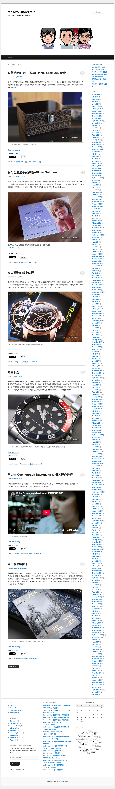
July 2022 (95, 211)
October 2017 (96, 347)
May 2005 (95, 668)
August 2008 (96, 608)
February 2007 (96, 651)
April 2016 (95, 390)
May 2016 (95, 387)
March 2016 (96, 392)
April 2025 (95, 132)
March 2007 (96, 649)
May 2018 (95, 330)
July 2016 (95, 382)
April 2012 (95, 504)
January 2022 (96, 225)
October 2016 (96, 375)
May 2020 (95, 273)
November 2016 (97, 373)
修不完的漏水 (58, 770)
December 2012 (97, 485)
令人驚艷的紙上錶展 (21, 273)
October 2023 (96, 175)
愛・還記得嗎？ (59, 765)
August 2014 (96, 437)
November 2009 (97, 573)
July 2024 (95, 154)
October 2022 (96, 204)
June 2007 (95, 642)
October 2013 (96, 461)
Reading (16, 659)
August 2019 (96, 294)
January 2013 (96, 482)
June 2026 (95, 99)
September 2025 (97, 121)
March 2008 (96, 620)
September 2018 (97, 320)
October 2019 (96, 290)
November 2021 (97, 230)
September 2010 (97, 549)
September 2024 (97, 149)
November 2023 (97, 173)
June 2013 (95, 470)
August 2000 (96, 692)
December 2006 (97, 656)
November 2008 (97, 601)
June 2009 (95, 585)
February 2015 (96, 423)
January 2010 (96, 568)
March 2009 (96, 592)
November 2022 (97, 201)
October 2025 (96, 118)
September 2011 (97, 520)
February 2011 (96, 537)
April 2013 (95, 475)
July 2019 (95, 297)
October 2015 (96, 404)
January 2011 (96, 540)
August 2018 (96, 323)
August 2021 (96, 237)
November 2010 (97, 544)
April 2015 (95, 418)
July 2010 (95, 554)
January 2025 (96, 140)
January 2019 (96, 311)
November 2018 (97, 316)
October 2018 (96, 318)
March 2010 (96, 563)
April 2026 (95, 104)
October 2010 (96, 547)
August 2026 (96, 94)
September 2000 (97, 689)
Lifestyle (16, 362)
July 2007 (95, 639)
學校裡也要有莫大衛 (60, 760)
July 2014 (95, 440)
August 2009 (96, 580)
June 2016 (95, 385)
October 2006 (96, 661)
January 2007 (96, 654)
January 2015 (96, 425)
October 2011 (96, 518)
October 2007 (96, 632)
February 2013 (96, 480)
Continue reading (15, 150)
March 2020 (96, 278)
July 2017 (95, 354)
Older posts (13, 666)
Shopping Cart (18, 162)
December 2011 (97, 513)
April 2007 (95, 647)
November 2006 (97, 659)
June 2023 (95, 185)
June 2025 (95, 128)
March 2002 (96, 670)
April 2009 (95, 589)
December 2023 (97, 170)
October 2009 (96, 575)
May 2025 (95, 130)
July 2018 (95, 325)
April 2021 (95, 247)
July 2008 (95, 611)
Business (13, 721)
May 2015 (95, 416)
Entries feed (14, 708)
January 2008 (96, 625)
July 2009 (95, 582)
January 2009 (96, 597)
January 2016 (96, 397)
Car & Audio (14, 723)
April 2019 (95, 304)
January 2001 (96, 680)
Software (13, 735)
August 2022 (96, 209)
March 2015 (96, 421)
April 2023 (95, 190)
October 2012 (96, 489)
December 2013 (97, 456)
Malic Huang (47, 705)
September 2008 (97, 606)
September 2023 (97, 178)
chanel (27, 464)
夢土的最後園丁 (18, 564)
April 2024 (95, 161)
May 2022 (95, 216)
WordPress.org (15, 712)
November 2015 (97, 401)
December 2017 (97, 342)
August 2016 (96, 380)
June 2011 (95, 528)
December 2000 (97, 682)
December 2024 (97, 142)
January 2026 (96, 111)
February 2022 (96, 223)
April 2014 (95, 447)
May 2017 (95, 359)
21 (97, 715)
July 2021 (95, 240)
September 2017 (97, 349)
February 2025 (96, 137)
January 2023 (96, 197)
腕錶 (30, 162)
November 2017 (97, 344)
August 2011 (96, 523)
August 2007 (96, 637)
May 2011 (95, 530)
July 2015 (95, 411)
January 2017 (96, 368)
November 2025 (97, 116)
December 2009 (97, 570)
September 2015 (97, 406)
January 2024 (96, 168)
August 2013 (96, 466)
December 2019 (97, 285)
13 (93, 712)
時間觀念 (13, 372)
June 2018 (95, 328)
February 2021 (96, 251)
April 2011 (95, 532)
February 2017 (96, 366)
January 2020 (96, 282)
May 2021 (95, 244)
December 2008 (97, 599)
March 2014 (96, 449)
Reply (34, 262)
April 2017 (95, 361)
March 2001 (96, 678)
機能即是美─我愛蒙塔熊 (61, 715)
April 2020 (95, 275)
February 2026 (96, 109)
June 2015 (95, 413)
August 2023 (96, 180)
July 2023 (95, 182)
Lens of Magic (15, 726)
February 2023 (96, 194)
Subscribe (15, 764)
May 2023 (95, 187)
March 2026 (96, 106)
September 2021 (97, 235)
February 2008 (96, 623)
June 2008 (95, 613)
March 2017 (96, 363)
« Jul (81, 721)
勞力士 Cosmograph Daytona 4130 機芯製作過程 (40, 474)
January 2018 (96, 339)
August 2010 (96, 551)
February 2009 (96, 594)
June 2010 (95, 556)
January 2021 (96, 254)
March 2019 (96, 306)
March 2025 (96, 135)
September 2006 (97, 663)
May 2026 (95, 102)
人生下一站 (57, 722)
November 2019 (97, 287)
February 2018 (96, 337)
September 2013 (97, 463)
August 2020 (96, 266)
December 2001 (97, 673)
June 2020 (95, 271)
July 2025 (95, 125)
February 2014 (96, 451)
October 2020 (96, 261)
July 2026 (95, 97)
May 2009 (95, 587)
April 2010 (95, 561)
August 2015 (96, 409)
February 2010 (96, 566)
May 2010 (95, 559)
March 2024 (96, 163)
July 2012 (95, 497)
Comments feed (15, 710)
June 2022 (95, 213)
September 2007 (97, 635)
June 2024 (95, 156)
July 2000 (95, 694)
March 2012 (96, 506)
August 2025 (96, 123)
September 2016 (97, 378)
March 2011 (96, 535)
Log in (12, 705)
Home (10, 57)
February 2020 (96, 280)
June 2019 (95, 299)
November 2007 (97, 630)
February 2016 (96, 394)
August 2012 (96, 494)
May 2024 (95, 159)
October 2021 (96, 232)
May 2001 (95, 675)
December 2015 (97, 399)
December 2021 (97, 228)
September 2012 (97, 492)
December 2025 (97, 113)
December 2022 (97, 199)
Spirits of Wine (15, 737)
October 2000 (96, 687)
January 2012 (96, 511)
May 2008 (95, 616)
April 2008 (95, 618)
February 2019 (96, 309)
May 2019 (95, 301)
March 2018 (96, 335)
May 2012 (95, 501)
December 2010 (97, 542)
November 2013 (97, 459)
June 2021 (95, 242)
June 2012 (95, 499)
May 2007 (95, 644)
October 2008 (96, 604)
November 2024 (97, 144)
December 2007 (97, 628)
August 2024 (96, 151)
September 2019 (97, 292)
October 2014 (96, 432)
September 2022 (97, 206)
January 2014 (96, 454)
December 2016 (97, 370)
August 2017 (96, 351)
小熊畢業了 (57, 751)
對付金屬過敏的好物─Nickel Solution (32, 172)
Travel (12, 740)
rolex (26, 553)
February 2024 (96, 166)
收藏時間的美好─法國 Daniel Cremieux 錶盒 (37, 73)
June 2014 (95, 442)
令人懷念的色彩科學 (98, 67)
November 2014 (97, 430)
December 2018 (97, 313)
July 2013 (95, 468)
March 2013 (96, 478)
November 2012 (97, 487)
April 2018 (95, 332)
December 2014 (97, 428)
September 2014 (97, 435)
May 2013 (95, 473)
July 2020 (95, 268)
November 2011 (97, 516)
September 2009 (97, 578)
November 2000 (97, 685)
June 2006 (95, 666)
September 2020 (97, 263)
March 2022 (96, 221)
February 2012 (96, 509)
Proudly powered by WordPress (57, 781)
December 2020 (97, 256)
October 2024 (96, 147)
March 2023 (96, 192)
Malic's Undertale (21, 11)
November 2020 (97, 259)
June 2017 (95, 356)
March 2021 (96, 249)
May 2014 (95, 444)
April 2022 (95, 218)
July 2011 (95, 525)
